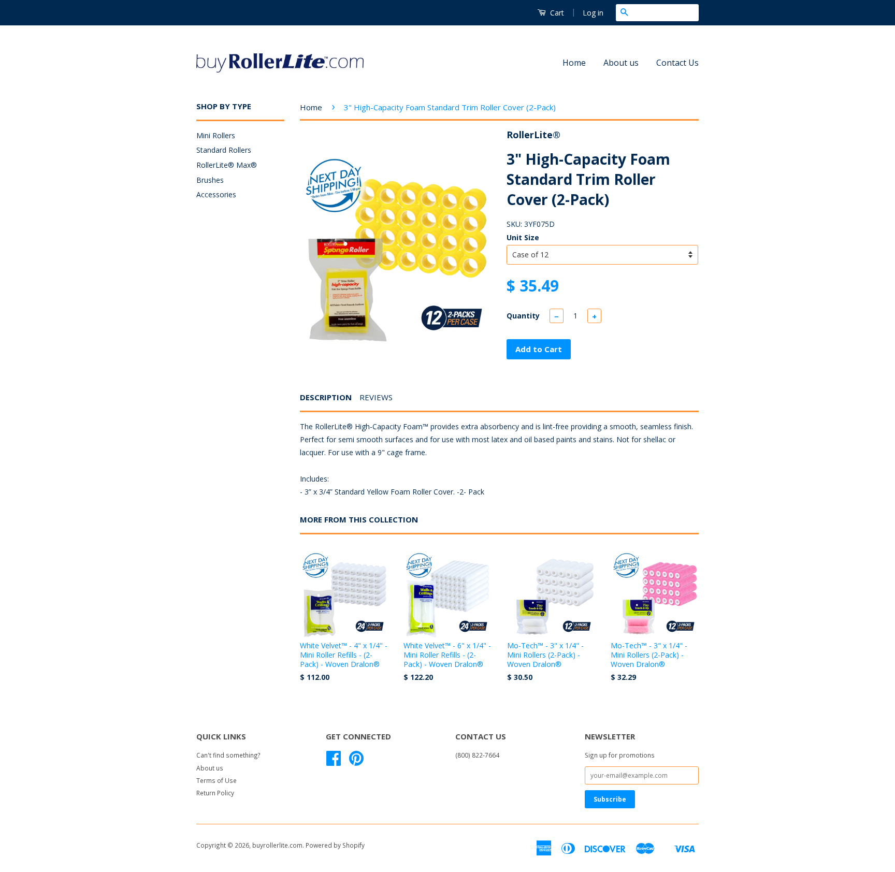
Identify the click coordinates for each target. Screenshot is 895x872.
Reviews (376, 397)
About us (621, 62)
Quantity (523, 316)
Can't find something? (228, 755)
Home (574, 62)
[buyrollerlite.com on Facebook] (333, 762)
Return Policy (215, 793)
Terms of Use (216, 780)
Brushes (210, 180)
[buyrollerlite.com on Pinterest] (356, 762)
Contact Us (677, 62)
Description (326, 397)
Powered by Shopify (335, 845)
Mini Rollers (215, 135)
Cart (556, 13)
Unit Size (523, 237)
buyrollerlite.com (277, 845)
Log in (593, 13)
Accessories (216, 194)
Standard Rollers (223, 150)
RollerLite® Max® (226, 165)
